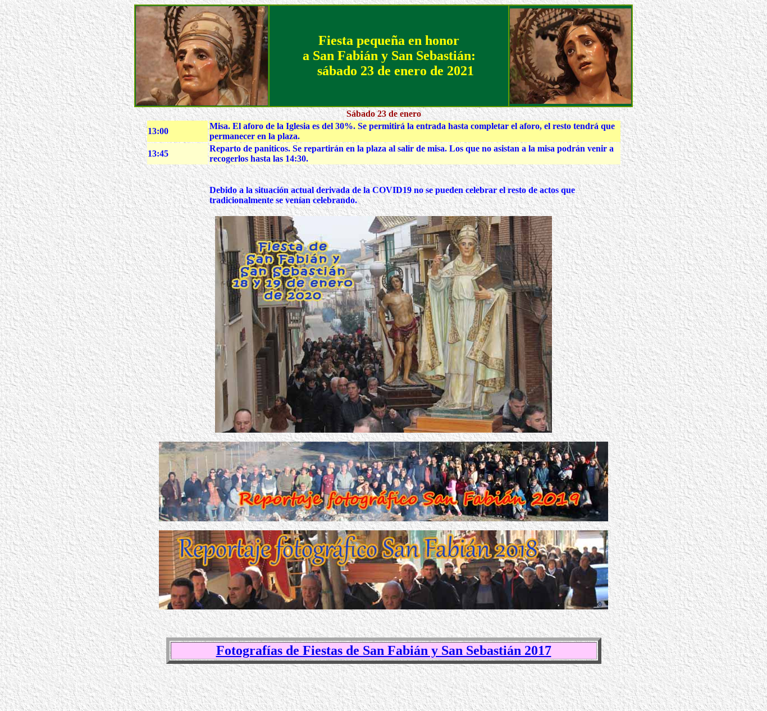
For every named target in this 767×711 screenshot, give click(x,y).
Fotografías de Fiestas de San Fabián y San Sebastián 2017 (383, 650)
